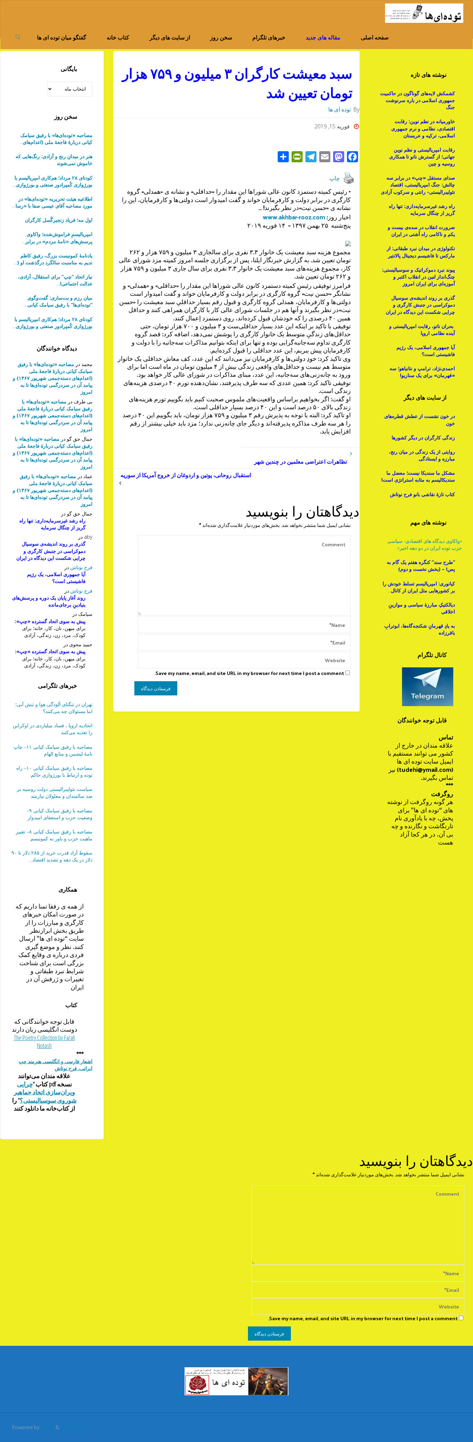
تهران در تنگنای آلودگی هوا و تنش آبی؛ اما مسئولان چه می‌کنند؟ (53, 707)
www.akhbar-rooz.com (293, 216)
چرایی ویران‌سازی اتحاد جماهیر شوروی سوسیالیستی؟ (45, 1092)
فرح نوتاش (81, 567)
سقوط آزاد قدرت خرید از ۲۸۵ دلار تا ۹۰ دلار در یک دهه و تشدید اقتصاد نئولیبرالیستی (51, 856)
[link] (18, 37)
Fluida (46, 1427)
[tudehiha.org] (424, 12)
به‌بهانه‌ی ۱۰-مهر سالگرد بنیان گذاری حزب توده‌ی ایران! (55, 280)
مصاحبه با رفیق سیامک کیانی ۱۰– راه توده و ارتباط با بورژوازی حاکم (54, 771)
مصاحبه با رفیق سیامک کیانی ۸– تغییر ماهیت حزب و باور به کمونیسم (54, 835)
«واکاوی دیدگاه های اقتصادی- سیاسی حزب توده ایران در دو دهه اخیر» (424, 544)
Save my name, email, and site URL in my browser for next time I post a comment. (249, 672)
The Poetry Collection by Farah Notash (44, 1041)
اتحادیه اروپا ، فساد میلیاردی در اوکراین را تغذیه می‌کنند (52, 729)
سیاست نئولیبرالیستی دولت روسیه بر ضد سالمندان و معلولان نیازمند (54, 792)
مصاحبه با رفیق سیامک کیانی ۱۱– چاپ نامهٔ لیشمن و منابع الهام (53, 750)
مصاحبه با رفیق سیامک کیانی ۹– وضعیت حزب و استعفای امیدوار (59, 814)
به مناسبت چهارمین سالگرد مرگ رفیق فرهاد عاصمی (53, 301)
